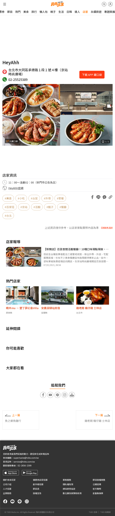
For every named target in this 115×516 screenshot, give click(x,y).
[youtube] (12, 501)
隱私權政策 (68, 484)
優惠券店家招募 (40, 479)
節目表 (36, 488)
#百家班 (9, 207)
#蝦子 (49, 207)
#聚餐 (60, 198)
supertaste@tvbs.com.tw (26, 457)
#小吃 (21, 198)
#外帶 (47, 198)
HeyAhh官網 (15, 188)
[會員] (110, 4)
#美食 (8, 198)
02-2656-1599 (24, 465)
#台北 (8, 215)
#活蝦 (36, 207)
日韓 (69, 12)
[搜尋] (104, 4)
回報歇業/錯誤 (107, 227)
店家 (85, 12)
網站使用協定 (69, 488)
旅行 (34, 12)
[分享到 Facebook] (92, 197)
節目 (10, 12)
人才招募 (7, 488)
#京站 (23, 207)
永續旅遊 (96, 12)
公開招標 (97, 484)
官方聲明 (97, 488)
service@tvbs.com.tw (24, 461)
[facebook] (5, 501)
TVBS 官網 (93, 512)
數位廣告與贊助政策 (72, 493)
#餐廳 (62, 207)
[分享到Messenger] (104, 197)
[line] (19, 501)
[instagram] (27, 501)
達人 (77, 12)
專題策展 (109, 12)
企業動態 (7, 493)
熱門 (18, 12)
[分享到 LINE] (98, 197)
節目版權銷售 (99, 479)
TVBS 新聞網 (105, 512)
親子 (53, 12)
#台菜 (34, 198)
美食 (26, 12)
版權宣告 (37, 493)
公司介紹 (7, 484)
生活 (61, 12)
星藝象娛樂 (98, 493)
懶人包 (44, 12)
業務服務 (67, 479)
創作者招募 (38, 484)
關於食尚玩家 (9, 479)
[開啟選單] (4, 4)
